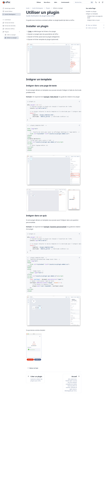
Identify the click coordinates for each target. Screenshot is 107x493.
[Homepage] (6, 2)
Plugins (48, 8)
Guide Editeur (8, 11)
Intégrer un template (39, 79)
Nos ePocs (47, 2)
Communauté (65, 2)
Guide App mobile (10, 8)
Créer (30, 31)
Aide (55, 2)
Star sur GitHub (92, 25)
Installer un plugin (37, 26)
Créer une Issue (92, 28)
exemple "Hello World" (51, 97)
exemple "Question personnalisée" (55, 227)
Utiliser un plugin (58, 8)
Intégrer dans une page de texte (41, 85)
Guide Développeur (10, 14)
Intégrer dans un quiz (36, 215)
